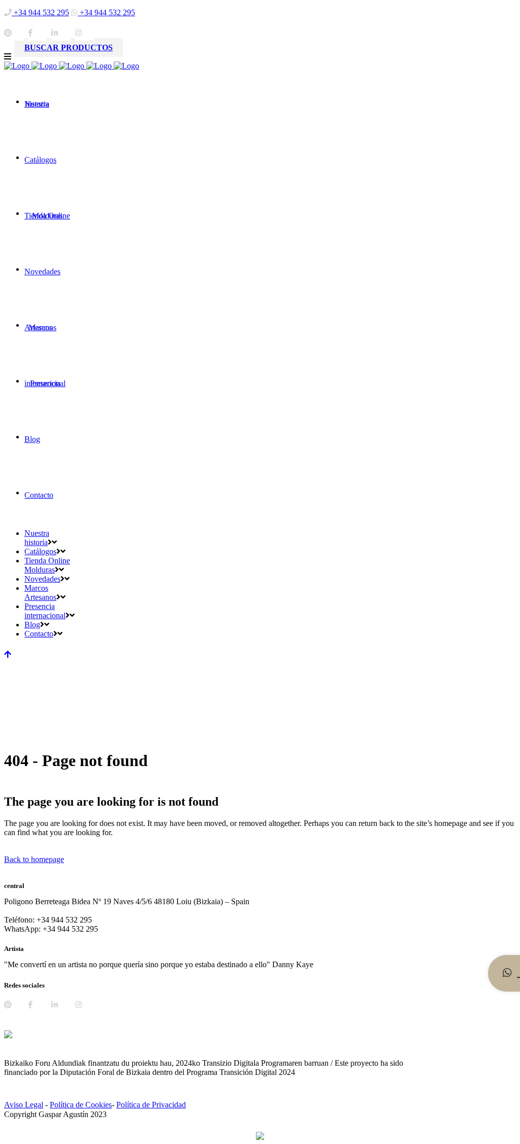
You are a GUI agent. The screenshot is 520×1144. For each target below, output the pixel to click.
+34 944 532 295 (40, 12)
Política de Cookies (81, 1104)
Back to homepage (34, 859)
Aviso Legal (23, 1104)
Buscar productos (68, 47)
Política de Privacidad (151, 1104)
